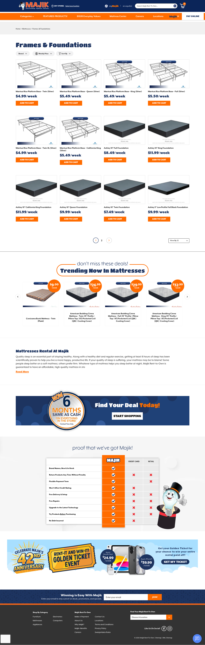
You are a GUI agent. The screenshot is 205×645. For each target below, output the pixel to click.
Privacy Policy (100, 628)
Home (18, 29)
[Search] (175, 6)
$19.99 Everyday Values (88, 16)
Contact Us (99, 617)
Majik (174, 16)
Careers (140, 16)
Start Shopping (127, 416)
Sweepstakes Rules (103, 632)
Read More (22, 371)
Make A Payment (82, 617)
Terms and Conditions (104, 624)
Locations (158, 16)
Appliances (37, 624)
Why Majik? (79, 624)
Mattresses (26, 29)
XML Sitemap (167, 638)
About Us (79, 621)
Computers (57, 621)
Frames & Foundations (41, 29)
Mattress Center (118, 16)
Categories (26, 16)
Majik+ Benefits (81, 628)
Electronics (57, 617)
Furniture (37, 617)
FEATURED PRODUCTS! (55, 16)
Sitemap (158, 638)
